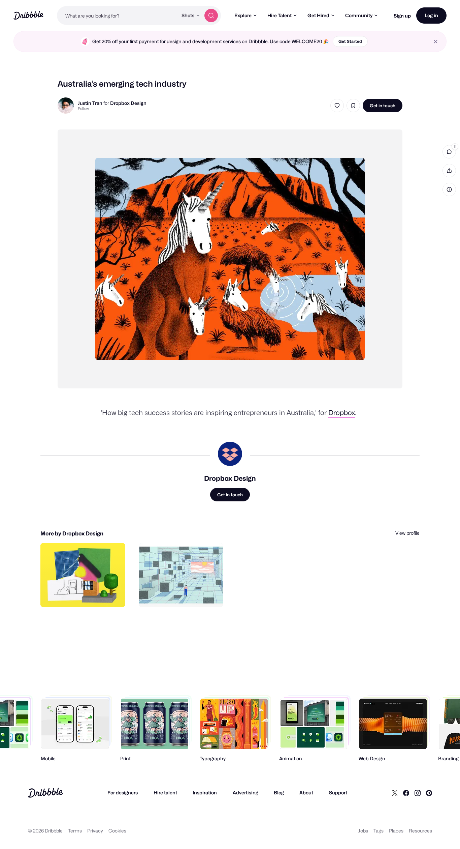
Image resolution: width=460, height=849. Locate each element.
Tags (378, 830)
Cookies (117, 830)
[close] (435, 41)
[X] (395, 793)
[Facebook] (406, 793)
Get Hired (318, 15)
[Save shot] (353, 105)
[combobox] (117, 15)
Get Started (350, 41)
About (306, 792)
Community (358, 15)
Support (338, 792)
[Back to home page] (28, 15)
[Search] (211, 15)
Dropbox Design (128, 103)
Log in (431, 15)
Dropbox (341, 413)
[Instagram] (418, 793)
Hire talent (165, 792)
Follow (83, 108)
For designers (122, 792)
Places (396, 830)
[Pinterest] (429, 793)
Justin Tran (90, 103)
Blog (279, 792)
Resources (420, 830)
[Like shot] (337, 105)
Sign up (402, 16)
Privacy (95, 830)
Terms (75, 830)
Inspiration (205, 792)
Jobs (363, 830)
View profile (407, 533)
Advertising (245, 792)
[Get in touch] (86, 594)
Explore (243, 15)
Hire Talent (279, 15)
